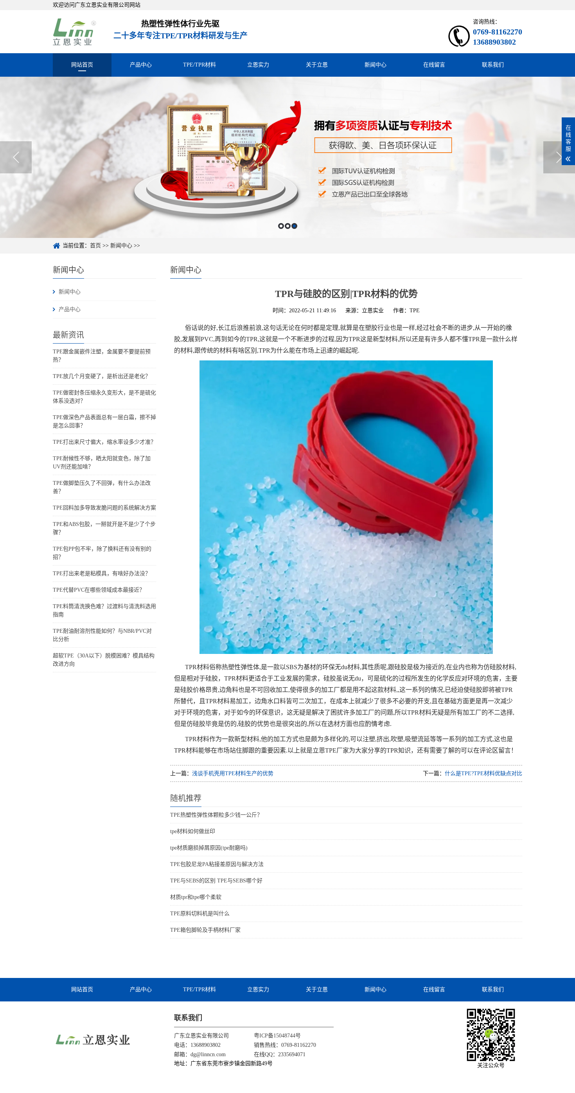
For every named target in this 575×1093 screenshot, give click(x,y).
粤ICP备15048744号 (277, 1036)
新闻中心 (375, 65)
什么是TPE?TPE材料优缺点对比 (483, 773)
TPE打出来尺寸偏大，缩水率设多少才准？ (104, 442)
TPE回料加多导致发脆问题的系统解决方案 (104, 508)
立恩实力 (258, 65)
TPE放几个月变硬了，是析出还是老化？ (102, 376)
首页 (95, 245)
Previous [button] (16, 157)
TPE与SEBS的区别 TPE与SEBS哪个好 (216, 881)
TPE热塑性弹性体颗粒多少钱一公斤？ (216, 815)
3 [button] (294, 226)
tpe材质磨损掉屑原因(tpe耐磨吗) (209, 848)
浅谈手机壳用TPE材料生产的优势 (232, 773)
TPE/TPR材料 (199, 65)
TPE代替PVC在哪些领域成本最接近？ (99, 590)
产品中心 (141, 65)
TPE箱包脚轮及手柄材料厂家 (205, 930)
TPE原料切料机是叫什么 (200, 914)
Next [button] (559, 157)
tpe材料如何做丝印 (192, 831)
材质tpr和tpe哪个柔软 (195, 897)
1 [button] (281, 226)
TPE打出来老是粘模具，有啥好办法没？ (102, 573)
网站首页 (82, 65)
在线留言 (434, 65)
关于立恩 (317, 65)
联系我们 (493, 65)
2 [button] (287, 226)
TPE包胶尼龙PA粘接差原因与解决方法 (217, 864)
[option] (287, 157)
